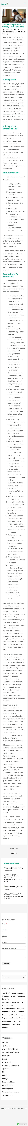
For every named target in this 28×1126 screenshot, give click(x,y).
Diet (3, 1072)
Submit (6, 964)
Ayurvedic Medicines (10, 1049)
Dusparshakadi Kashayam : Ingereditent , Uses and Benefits (12, 1024)
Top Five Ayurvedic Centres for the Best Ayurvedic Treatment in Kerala (13, 996)
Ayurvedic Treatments (10, 1052)
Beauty (5, 1059)
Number (4, 936)
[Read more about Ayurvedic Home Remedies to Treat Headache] (14, 869)
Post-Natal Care (8, 1082)
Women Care (7, 1095)
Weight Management (10, 1092)
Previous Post (14, 848)
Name (4, 924)
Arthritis (5, 1042)
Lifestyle (11, 896)
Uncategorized (7, 1089)
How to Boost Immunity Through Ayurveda (13, 894)
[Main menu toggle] (25, 3)
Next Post (14, 853)
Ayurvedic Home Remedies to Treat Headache (11, 875)
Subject (5, 942)
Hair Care (5, 1075)
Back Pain (6, 1056)
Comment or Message (9, 948)
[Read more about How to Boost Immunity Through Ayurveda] (14, 888)
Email (4, 930)
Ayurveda (5, 30)
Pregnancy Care (8, 1085)
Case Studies (7, 1062)
